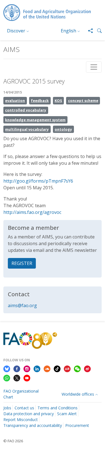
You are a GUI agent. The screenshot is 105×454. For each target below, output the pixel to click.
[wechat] (77, 368)
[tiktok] (57, 368)
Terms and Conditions (58, 407)
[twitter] (16, 378)
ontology (63, 129)
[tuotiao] (67, 368)
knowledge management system (35, 119)
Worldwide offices (78, 394)
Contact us (24, 407)
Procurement (77, 425)
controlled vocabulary (25, 110)
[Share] (88, 30)
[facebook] (16, 368)
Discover (16, 31)
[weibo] (87, 368)
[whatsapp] (6, 378)
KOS (58, 100)
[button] (97, 30)
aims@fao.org (22, 305)
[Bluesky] (6, 368)
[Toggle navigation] (94, 67)
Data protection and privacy (28, 413)
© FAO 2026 (13, 440)
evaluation (15, 100)
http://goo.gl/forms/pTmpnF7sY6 (38, 181)
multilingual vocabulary (27, 129)
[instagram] (27, 368)
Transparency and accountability (32, 425)
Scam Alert (67, 413)
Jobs (7, 407)
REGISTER (21, 263)
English (68, 31)
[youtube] (27, 378)
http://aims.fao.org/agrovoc (32, 212)
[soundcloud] (47, 368)
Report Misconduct (20, 419)
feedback (40, 100)
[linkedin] (37, 368)
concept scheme (83, 100)
